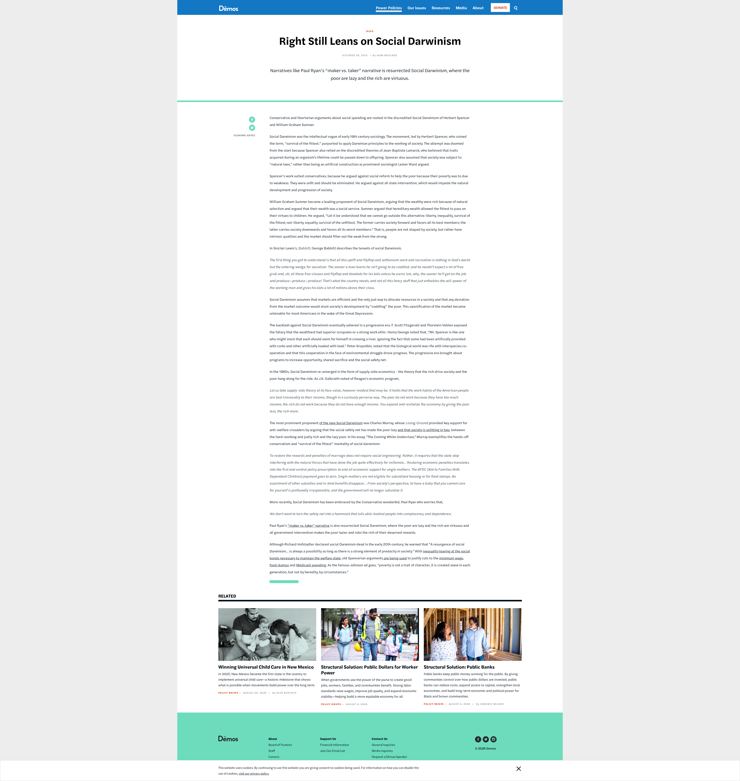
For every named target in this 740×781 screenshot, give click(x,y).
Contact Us (380, 738)
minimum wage (451, 558)
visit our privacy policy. (254, 773)
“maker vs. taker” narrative (309, 525)
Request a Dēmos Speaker (389, 756)
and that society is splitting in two (424, 429)
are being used (395, 558)
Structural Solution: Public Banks (459, 666)
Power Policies (389, 7)
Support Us (328, 738)
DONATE (500, 7)
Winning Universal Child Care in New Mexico (266, 666)
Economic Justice (244, 135)
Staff (271, 750)
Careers (273, 756)
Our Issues (417, 7)
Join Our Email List (332, 750)
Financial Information (334, 744)
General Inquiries (383, 744)
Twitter (486, 739)
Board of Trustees (280, 744)
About (478, 7)
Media (461, 7)
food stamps (279, 564)
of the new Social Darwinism (341, 422)
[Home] (228, 12)
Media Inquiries (382, 750)
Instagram (493, 739)
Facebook (478, 739)
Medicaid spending (311, 564)
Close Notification (511, 770)
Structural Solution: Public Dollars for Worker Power (369, 669)
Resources (441, 7)
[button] (252, 120)
